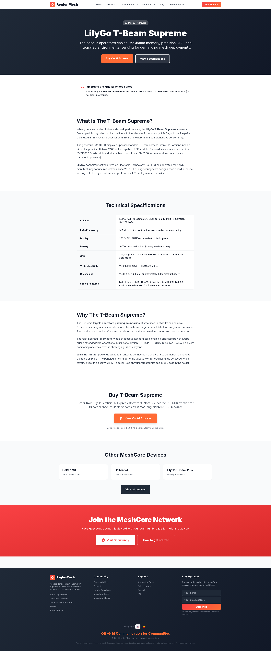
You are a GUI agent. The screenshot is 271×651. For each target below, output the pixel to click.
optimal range (162, 358)
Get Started (211, 4)
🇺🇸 (137, 626)
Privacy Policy (56, 610)
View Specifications (152, 58)
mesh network (98, 129)
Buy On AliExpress (117, 58)
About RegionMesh (58, 594)
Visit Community (118, 540)
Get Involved (128, 4)
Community (175, 4)
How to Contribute (102, 590)
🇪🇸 (144, 626)
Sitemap (53, 606)
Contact (141, 590)
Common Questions (59, 598)
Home (99, 4)
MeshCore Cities (101, 594)
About (110, 4)
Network (147, 4)
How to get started (156, 540)
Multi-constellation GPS (130, 342)
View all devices (135, 489)
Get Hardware (144, 586)
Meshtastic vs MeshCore (61, 602)
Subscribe (201, 606)
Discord (97, 586)
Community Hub (101, 582)
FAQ (161, 4)
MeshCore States (102, 598)
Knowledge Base (146, 582)
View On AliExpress (138, 418)
